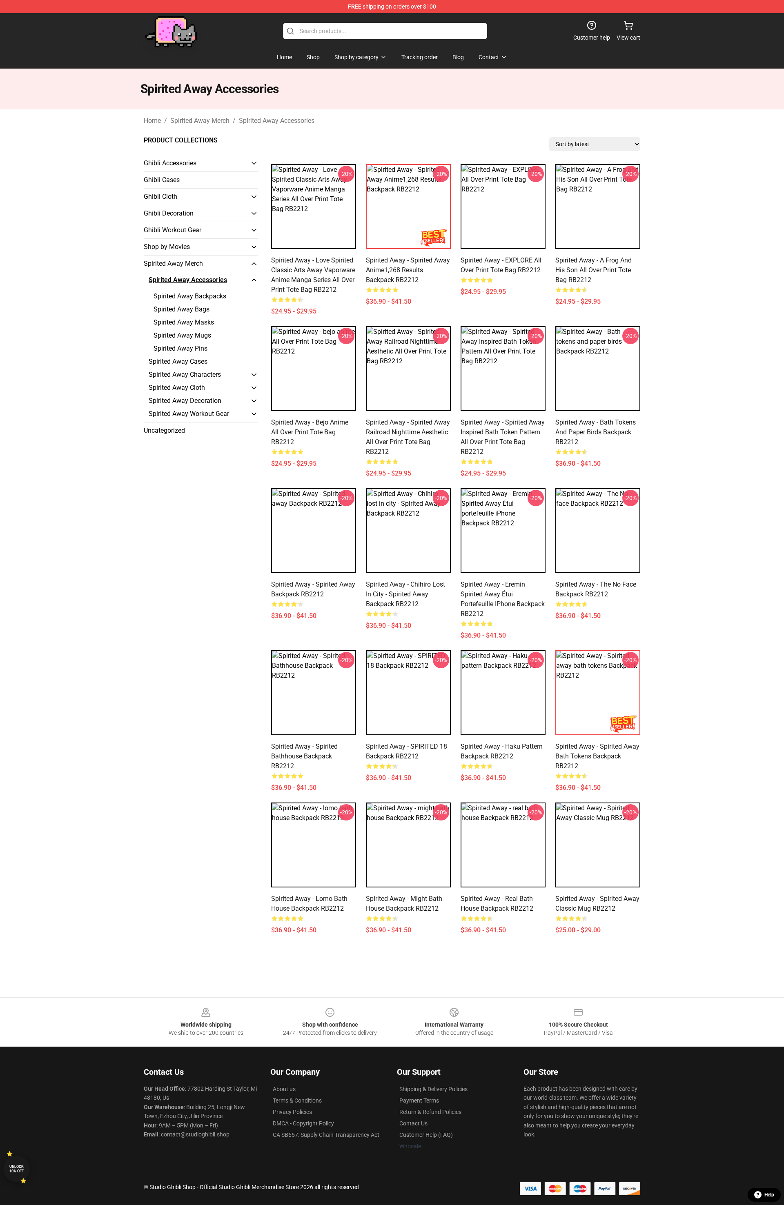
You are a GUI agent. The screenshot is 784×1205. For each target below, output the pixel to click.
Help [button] (769, 1195)
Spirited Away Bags (181, 309)
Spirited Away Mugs (182, 335)
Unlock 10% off (16, 1169)
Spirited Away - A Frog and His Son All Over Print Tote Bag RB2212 (593, 270)
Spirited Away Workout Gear (189, 414)
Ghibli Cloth (160, 196)
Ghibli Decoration (169, 213)
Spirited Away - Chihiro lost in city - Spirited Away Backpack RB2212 (405, 594)
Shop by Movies (167, 247)
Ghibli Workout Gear (172, 230)
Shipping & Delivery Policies (433, 1089)
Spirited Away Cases (178, 361)
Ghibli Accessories (170, 163)
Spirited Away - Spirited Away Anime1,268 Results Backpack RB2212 (408, 270)
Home (152, 121)
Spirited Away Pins (180, 348)
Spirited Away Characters (185, 374)
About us (284, 1089)
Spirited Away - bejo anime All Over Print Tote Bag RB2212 (309, 432)
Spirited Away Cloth (177, 387)
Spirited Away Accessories (276, 121)
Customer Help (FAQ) (426, 1135)
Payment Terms (419, 1100)
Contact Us (413, 1123)
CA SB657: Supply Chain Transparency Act (326, 1135)
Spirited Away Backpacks (190, 296)
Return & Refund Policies (430, 1112)
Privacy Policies (292, 1112)
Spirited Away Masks (184, 322)
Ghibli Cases (162, 180)
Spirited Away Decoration (185, 401)
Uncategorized (164, 430)
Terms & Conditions (297, 1100)
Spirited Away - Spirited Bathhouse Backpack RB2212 (304, 756)
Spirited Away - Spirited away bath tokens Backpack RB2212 (597, 756)
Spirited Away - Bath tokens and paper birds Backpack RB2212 (595, 432)
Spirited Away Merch (199, 121)
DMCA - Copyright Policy (303, 1123)
